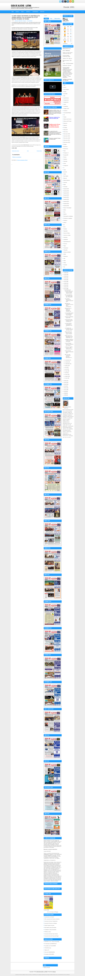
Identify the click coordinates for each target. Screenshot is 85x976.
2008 (65, 395)
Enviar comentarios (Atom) (22, 160)
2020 (65, 283)
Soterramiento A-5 (67, 241)
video (65, 260)
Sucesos (65, 243)
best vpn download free (60, 974)
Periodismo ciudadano (68, 218)
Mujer (65, 184)
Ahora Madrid (66, 89)
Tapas (65, 245)
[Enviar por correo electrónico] (12, 148)
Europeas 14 (66, 152)
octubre (66, 361)
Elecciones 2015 (67, 133)
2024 (65, 276)
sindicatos (65, 237)
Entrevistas (66, 148)
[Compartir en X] (14, 148)
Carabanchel (66, 102)
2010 (65, 391)
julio (66, 367)
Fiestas (65, 157)
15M (64, 85)
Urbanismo (66, 256)
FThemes (20, 974)
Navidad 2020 (66, 195)
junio (66, 369)
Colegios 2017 (66, 108)
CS (64, 114)
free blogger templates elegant (50, 974)
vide (64, 258)
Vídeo (65, 262)
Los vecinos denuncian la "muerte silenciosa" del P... (69, 300)
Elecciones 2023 (67, 142)
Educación (21, 20)
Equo (65, 150)
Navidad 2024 (66, 203)
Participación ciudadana (68, 216)
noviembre (67, 360)
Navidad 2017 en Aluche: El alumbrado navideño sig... (68, 310)
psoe (64, 226)
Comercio (65, 110)
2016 (65, 380)
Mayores (65, 178)
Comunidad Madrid (67, 112)
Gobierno (65, 159)
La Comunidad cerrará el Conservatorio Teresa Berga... (69, 313)
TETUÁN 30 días (47, 947)
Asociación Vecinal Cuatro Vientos (51, 933)
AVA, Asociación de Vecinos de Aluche (51, 919)
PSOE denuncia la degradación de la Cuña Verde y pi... (69, 336)
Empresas (65, 146)
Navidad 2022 (66, 199)
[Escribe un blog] (13, 148)
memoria (65, 182)
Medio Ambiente (67, 180)
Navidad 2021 (66, 197)
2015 (65, 382)
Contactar (42, 11)
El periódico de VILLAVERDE (50, 945)
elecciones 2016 (67, 135)
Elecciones (66, 131)
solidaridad (66, 239)
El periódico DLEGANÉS (49, 954)
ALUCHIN (65, 93)
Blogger (56, 911)
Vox (64, 266)
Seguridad (65, 231)
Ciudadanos (66, 106)
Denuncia (16, 20)
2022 (65, 279)
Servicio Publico (67, 233)
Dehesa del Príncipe (67, 121)
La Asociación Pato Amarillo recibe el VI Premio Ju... (69, 320)
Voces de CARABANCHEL (49, 952)
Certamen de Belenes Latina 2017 (69, 317)
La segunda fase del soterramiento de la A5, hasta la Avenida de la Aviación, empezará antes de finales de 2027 (55, 133)
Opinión (65, 214)
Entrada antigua (39, 150)
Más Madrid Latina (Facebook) (50, 927)
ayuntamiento (66, 97)
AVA (64, 95)
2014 (65, 384)
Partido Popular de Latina (49, 925)
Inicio (13, 11)
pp (25, 20)
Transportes (66, 247)
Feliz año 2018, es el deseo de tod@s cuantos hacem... (69, 292)
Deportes (28, 11)
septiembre (67, 363)
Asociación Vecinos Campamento (50, 921)
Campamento (66, 100)
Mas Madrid (66, 176)
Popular (46, 18)
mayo (66, 370)
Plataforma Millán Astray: (55, 112)
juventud (65, 171)
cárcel (65, 104)
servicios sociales (67, 235)
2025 (65, 274)
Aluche (65, 91)
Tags (51, 18)
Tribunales (66, 250)
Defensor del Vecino (67, 119)
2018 (65, 286)
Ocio (64, 212)
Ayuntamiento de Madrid (49, 916)
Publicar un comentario (16, 157)
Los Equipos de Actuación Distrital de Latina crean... (69, 329)
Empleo (65, 144)
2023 (65, 277)
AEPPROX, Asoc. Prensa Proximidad (51, 941)
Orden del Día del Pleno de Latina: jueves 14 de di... (69, 332)
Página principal (47, 967)
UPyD (65, 254)
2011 (65, 389)
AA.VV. (65, 87)
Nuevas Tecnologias (67, 207)
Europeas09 (66, 154)
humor (65, 163)
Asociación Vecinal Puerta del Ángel (51, 935)
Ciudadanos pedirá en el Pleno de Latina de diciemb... (69, 340)
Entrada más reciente (15, 150)
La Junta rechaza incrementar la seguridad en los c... (68, 325)
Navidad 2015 (66, 188)
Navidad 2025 (66, 205)
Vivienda (65, 264)
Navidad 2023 (66, 201)
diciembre (67, 289)
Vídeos (23, 11)
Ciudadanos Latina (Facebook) (50, 929)
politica (65, 222)
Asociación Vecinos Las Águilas (50, 923)
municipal (65, 186)
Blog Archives (57, 18)
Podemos (65, 220)
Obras (65, 209)
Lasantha (30, 974)
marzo (66, 374)
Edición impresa (35, 11)
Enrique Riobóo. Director (67, 407)
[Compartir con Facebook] (16, 148)
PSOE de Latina (47, 931)
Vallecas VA (46, 950)
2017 (65, 288)
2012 (65, 387)
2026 (65, 272)
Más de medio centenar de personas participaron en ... (69, 356)
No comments (29, 20)
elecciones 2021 (67, 140)
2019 (65, 285)
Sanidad (65, 228)
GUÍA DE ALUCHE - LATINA (21, 5)
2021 (65, 281)
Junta (24, 20)
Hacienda (65, 161)
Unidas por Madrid (67, 252)
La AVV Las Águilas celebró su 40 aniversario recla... (69, 347)
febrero (66, 376)
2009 (65, 393)
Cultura (17, 11)
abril (66, 372)
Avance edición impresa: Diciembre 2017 (69, 351)
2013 (65, 386)
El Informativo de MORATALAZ (50, 943)
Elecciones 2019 (67, 138)
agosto (66, 365)
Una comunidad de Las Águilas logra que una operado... (69, 295)
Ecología (65, 127)
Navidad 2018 (66, 190)
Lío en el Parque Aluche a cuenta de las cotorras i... (69, 344)
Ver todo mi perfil (67, 437)
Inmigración (66, 165)
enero (66, 378)
